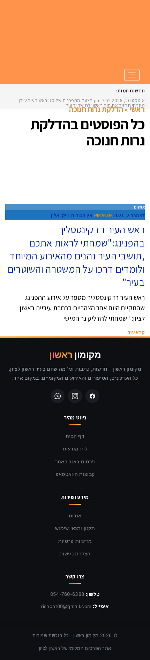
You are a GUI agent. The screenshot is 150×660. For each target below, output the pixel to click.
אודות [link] (75, 515)
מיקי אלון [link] (60, 215)
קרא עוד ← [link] (133, 332)
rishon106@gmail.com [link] (66, 606)
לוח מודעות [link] (75, 449)
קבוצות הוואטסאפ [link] (75, 474)
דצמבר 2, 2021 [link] (129, 215)
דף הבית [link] (75, 436)
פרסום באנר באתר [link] (75, 461)
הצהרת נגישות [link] (75, 553)
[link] (92, 39)
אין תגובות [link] (81, 215)
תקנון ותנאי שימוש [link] (75, 528)
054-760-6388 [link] (67, 594)
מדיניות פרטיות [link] (75, 541)
